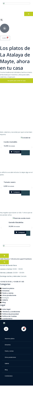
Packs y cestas (9, 351)
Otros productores (10, 357)
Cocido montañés (10, 142)
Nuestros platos (9, 338)
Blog (6, 370)
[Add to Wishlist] (25, 152)
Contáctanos (9, 376)
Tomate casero (9, 182)
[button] (1, 19)
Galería (7, 363)
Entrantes (8, 345)
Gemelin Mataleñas (16, 222)
